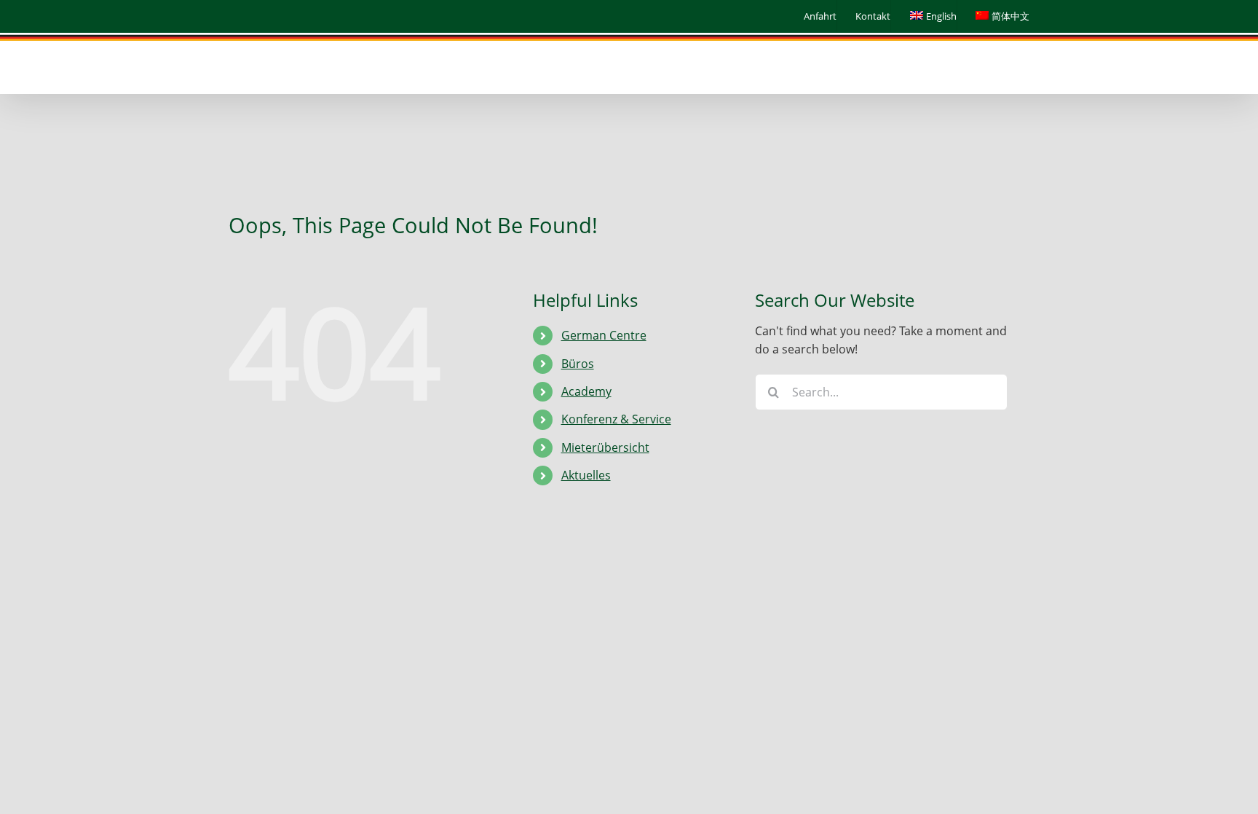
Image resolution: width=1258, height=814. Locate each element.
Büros (577, 364)
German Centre (603, 335)
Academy (586, 391)
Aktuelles (586, 475)
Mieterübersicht (605, 447)
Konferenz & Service (616, 419)
